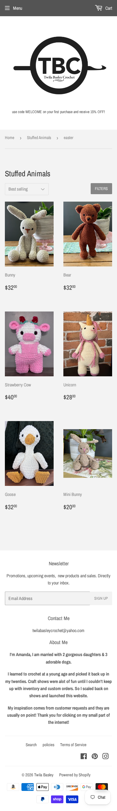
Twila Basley (43, 775)
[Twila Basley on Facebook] (83, 757)
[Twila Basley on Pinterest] (94, 757)
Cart (108, 8)
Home (9, 137)
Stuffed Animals (39, 137)
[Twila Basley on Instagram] (105, 757)
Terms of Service (73, 744)
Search (31, 744)
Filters (101, 188)
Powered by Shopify (74, 775)
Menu (17, 8)
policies (48, 744)
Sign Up (101, 598)
